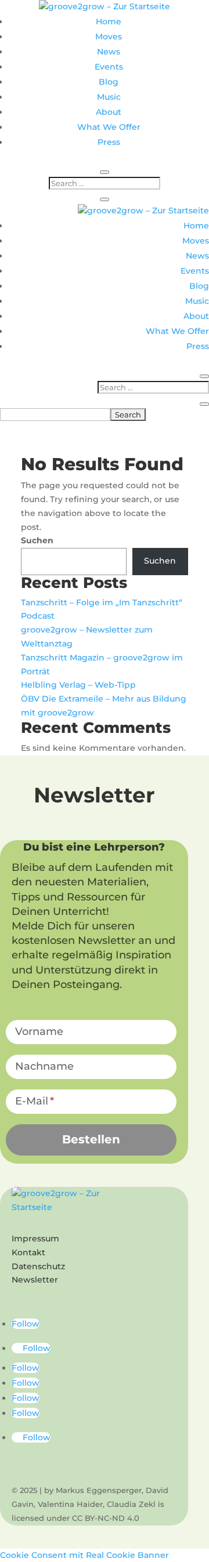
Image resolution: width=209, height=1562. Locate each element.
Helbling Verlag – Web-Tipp (78, 685)
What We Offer (108, 127)
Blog (108, 82)
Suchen (37, 540)
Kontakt (28, 1252)
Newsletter (35, 1279)
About (108, 112)
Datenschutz (38, 1266)
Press (109, 142)
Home (108, 21)
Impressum (35, 1238)
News (108, 51)
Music (109, 97)
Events (109, 66)
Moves (108, 36)
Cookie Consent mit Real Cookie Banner (84, 1555)
